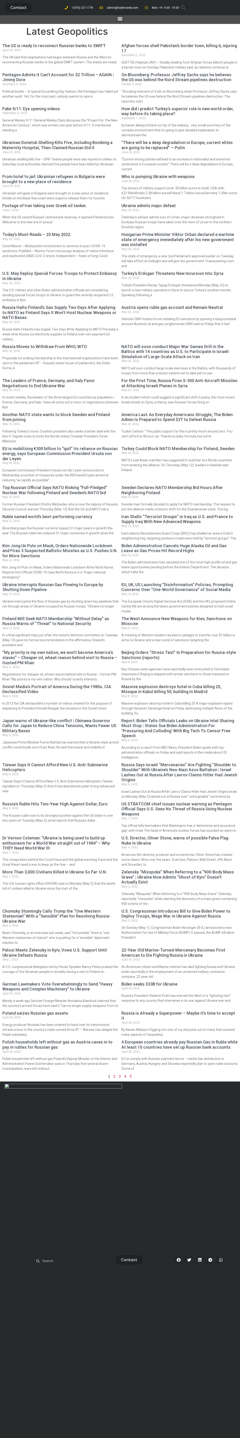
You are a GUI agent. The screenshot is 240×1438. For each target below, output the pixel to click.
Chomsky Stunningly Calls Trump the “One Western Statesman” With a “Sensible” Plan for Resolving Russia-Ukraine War (56, 916)
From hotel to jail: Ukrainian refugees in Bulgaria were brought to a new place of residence (53, 179)
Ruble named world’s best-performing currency (47, 516)
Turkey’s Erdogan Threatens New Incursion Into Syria (172, 273)
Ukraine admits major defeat (148, 205)
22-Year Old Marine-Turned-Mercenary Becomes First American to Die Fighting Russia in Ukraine (173, 953)
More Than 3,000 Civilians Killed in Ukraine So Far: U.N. (54, 871)
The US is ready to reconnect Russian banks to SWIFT (54, 45)
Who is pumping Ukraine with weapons (158, 176)
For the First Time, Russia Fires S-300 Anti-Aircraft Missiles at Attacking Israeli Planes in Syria (179, 383)
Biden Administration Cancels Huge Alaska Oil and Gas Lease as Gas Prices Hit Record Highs (174, 548)
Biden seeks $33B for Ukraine (149, 984)
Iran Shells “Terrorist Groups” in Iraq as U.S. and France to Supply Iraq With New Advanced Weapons (177, 519)
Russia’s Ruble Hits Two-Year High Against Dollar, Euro (55, 803)
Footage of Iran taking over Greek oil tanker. (44, 205)
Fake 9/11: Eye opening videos (31, 108)
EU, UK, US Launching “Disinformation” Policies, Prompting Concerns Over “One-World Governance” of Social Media (177, 587)
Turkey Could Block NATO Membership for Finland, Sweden (178, 448)
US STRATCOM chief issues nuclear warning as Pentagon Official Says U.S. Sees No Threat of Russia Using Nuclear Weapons (176, 808)
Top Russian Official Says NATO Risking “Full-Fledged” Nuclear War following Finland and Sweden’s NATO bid (54, 490)
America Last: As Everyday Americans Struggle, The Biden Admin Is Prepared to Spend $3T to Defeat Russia (177, 417)
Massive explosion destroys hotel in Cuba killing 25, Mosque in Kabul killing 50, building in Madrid (171, 689)
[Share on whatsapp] (221, 1260)
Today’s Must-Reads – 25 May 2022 (36, 234)
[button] (18, 7)
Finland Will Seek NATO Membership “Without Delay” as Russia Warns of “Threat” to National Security (55, 621)
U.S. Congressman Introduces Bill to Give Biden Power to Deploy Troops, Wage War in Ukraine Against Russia (175, 914)
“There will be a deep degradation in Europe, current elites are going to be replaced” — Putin (177, 145)
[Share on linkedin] (200, 1260)
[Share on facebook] (178, 1260)
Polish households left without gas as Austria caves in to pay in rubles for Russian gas (57, 1045)
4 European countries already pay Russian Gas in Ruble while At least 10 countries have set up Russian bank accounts (179, 1045)
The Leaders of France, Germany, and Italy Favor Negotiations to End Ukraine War (48, 383)
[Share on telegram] (210, 1260)
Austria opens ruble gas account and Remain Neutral (172, 307)
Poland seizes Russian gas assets (35, 1013)
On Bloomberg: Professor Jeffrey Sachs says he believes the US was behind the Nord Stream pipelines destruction (176, 77)
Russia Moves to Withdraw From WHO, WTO (44, 346)
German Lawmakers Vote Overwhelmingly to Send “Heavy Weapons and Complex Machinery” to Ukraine (57, 987)
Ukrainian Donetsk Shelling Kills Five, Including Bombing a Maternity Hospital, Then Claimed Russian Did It (57, 145)
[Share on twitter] (189, 1260)
